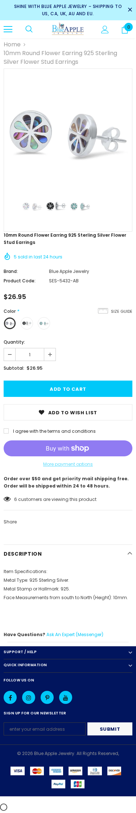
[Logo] (68, 29)
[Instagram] (28, 697)
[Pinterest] (47, 697)
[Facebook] (10, 697)
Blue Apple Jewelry (69, 271)
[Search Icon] (29, 29)
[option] (68, 132)
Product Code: (20, 281)
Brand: (11, 271)
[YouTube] (65, 697)
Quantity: (14, 342)
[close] (129, 10)
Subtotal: (14, 368)
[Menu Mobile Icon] (8, 29)
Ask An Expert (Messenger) (74, 634)
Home (12, 44)
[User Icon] (105, 29)
